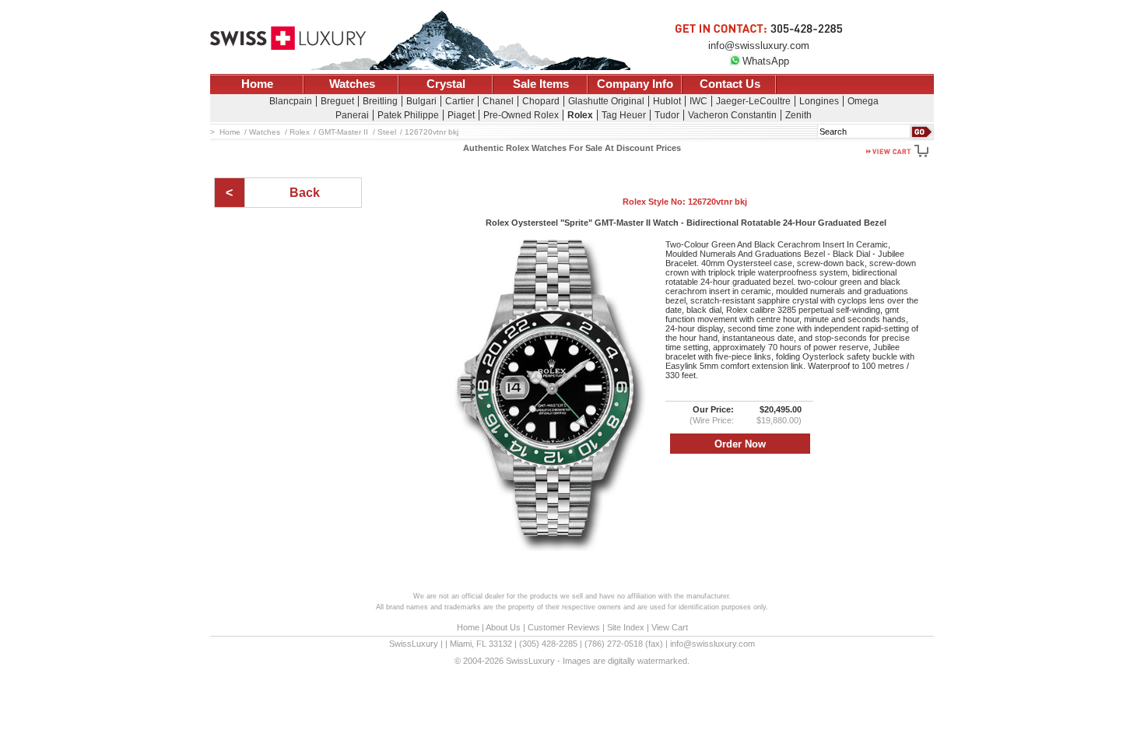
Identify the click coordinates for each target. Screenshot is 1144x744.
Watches (352, 84)
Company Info (635, 84)
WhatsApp (765, 61)
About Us (503, 627)
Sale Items (541, 84)
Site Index (625, 627)
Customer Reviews (564, 627)
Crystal (445, 84)
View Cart (669, 627)
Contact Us (730, 84)
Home (257, 84)
